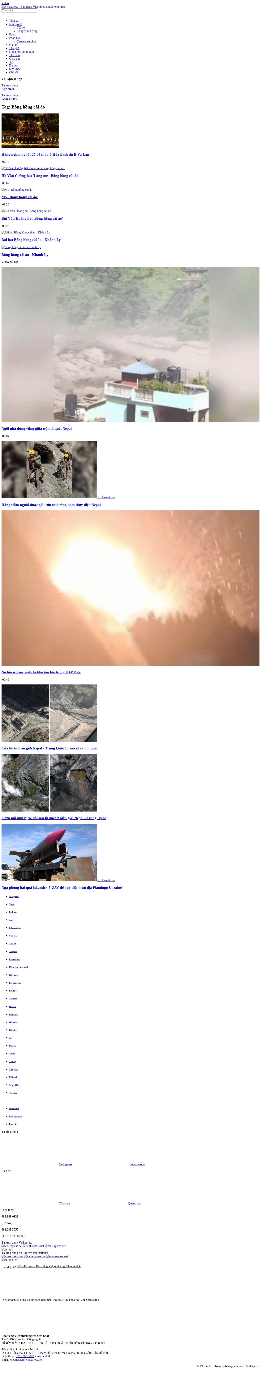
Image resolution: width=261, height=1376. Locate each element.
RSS (65, 1299)
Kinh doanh (14, 959)
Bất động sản (15, 983)
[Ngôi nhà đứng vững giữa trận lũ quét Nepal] (130, 421)
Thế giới (14, 48)
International (137, 1164)
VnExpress (65, 1164)
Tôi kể (21, 27)
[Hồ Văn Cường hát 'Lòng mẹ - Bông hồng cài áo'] (33, 168)
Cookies (57, 1299)
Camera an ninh (26, 41)
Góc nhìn (13, 975)
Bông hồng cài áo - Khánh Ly (25, 255)
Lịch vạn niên (15, 1116)
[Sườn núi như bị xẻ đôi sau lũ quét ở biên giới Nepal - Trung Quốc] (49, 810)
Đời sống (13, 1030)
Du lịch (13, 65)
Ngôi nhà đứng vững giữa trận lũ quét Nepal (37, 428)
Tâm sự (12, 1061)
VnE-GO (13, 936)
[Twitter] (186, 1299)
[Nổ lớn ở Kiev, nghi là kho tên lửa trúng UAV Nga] (130, 664)
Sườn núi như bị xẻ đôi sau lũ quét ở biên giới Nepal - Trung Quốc (54, 818)
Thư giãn (13, 1069)
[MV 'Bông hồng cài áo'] (17, 189)
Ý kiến (12, 1053)
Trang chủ (14, 896)
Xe (11, 62)
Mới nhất (13, 1077)
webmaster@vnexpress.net (26, 1359)
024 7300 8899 (25, 1356)
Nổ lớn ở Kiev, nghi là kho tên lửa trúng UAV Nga (41, 672)
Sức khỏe (15, 69)
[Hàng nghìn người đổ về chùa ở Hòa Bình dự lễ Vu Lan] (30, 147)
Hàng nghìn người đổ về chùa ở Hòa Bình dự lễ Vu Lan (45, 154)
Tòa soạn (65, 1203)
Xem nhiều (14, 1085)
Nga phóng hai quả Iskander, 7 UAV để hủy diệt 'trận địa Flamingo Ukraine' (62, 888)
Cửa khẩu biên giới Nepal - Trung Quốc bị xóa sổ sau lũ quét (49, 748)
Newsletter (14, 1108)
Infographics (15, 928)
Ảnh (11, 920)
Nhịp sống (15, 24)
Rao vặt (13, 1124)
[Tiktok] (88, 1329)
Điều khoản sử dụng (14, 1299)
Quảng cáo (134, 1203)
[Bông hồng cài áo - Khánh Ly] (21, 247)
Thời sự (14, 20)
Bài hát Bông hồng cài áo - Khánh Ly (31, 240)
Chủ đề (13, 72)
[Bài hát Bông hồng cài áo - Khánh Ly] (26, 232)
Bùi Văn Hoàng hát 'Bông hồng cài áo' (32, 218)
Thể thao (14, 55)
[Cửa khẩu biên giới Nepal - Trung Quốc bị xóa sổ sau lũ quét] (49, 741)
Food (12, 34)
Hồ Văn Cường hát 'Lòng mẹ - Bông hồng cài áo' (40, 176)
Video (5, 3)
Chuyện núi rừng (27, 31)
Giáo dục (14, 58)
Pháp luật (14, 37)
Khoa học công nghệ (21, 51)
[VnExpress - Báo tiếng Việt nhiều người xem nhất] (33, 6)
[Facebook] (128, 1299)
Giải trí (13, 44)
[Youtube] (30, 1329)
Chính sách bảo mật (39, 1299)
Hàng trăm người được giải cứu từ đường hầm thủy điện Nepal (51, 505)
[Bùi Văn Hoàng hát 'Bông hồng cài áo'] (27, 211)
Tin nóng (13, 1093)
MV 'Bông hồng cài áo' (20, 197)
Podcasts (13, 912)
